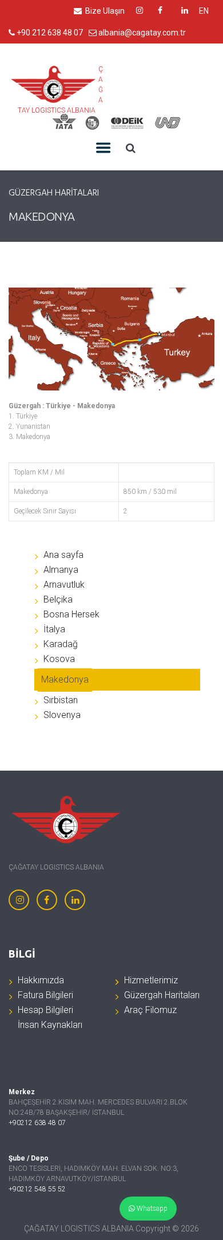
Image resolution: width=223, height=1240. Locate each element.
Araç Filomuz (150, 1009)
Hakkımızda (41, 980)
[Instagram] (19, 900)
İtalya (54, 629)
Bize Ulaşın (104, 10)
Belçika (58, 599)
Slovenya (62, 714)
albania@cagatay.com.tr (141, 32)
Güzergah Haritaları (162, 995)
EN (204, 10)
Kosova (59, 658)
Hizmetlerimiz (151, 980)
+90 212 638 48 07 (49, 32)
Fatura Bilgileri (45, 995)
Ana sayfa (63, 554)
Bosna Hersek (71, 614)
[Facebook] (47, 900)
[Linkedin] (75, 900)
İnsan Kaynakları (50, 1024)
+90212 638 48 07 (37, 1123)
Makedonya (65, 679)
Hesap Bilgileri (45, 1009)
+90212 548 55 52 (37, 1189)
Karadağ (60, 644)
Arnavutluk (64, 584)
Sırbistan (60, 700)
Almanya (60, 569)
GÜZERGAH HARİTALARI (54, 194)
